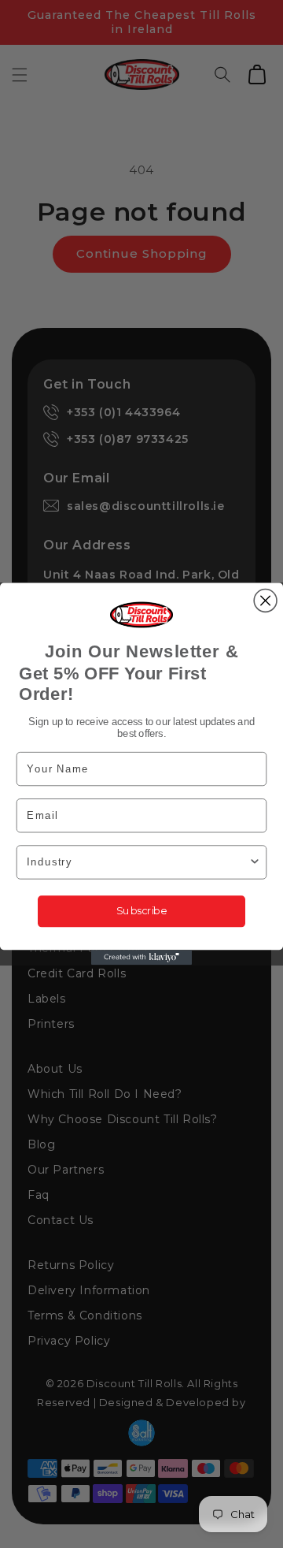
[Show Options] (254, 862)
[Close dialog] (265, 601)
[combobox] (137, 862)
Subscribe (141, 911)
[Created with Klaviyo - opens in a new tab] (141, 957)
